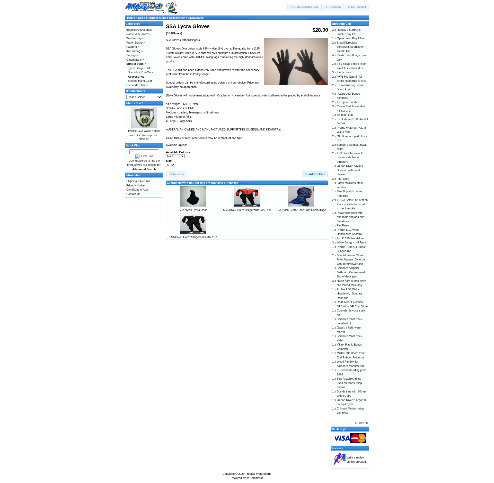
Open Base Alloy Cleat (351, 38)
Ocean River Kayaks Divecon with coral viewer (350, 170)
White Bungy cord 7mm (351, 242)
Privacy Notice (135, 185)
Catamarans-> (135, 59)
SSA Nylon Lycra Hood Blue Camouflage (301, 209)
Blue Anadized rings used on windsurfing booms (349, 383)
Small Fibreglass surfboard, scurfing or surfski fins (350, 47)
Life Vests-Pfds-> (137, 85)
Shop (141, 17)
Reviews (337, 448)
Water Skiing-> (135, 42)
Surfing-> (132, 55)
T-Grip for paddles (348, 102)
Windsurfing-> (135, 38)
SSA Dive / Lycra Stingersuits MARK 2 (193, 237)
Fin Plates (343, 178)
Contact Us (133, 193)
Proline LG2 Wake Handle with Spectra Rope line (349, 293)
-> (136, 63)
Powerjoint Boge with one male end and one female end (350, 217)
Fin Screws (344, 72)
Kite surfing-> (134, 51)
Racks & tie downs (138, 34)
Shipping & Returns (138, 181)
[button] (304, 7)
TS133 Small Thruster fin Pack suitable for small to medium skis (352, 204)
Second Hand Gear (140, 80)
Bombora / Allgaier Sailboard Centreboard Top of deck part (351, 272)
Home (131, 17)
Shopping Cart (341, 23)
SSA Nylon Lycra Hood (193, 209)
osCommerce (254, 477)
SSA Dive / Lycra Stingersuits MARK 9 (247, 209)
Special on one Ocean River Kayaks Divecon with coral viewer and (351, 259)
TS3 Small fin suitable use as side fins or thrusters (350, 157)
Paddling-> (132, 46)
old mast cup (345, 114)
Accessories (177, 17)
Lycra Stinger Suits (140, 68)
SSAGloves (196, 17)
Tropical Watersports (258, 473)
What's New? (134, 103)
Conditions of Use (137, 189)
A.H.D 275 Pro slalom (350, 238)
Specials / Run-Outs (140, 72)
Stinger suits (157, 17)
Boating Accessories (139, 29)
